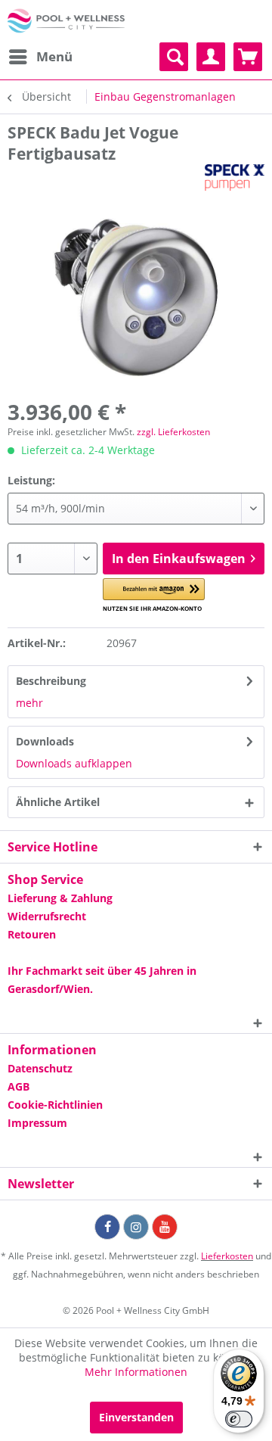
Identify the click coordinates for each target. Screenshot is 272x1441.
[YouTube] (165, 1227)
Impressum (37, 1123)
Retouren (32, 934)
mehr (29, 703)
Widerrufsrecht (47, 916)
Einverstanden (136, 1417)
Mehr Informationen (136, 1372)
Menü (54, 56)
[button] (154, 595)
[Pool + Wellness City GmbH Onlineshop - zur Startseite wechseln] (66, 21)
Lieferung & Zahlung (60, 898)
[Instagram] (136, 1227)
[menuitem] (40, 57)
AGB (18, 1086)
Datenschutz (40, 1068)
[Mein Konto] (211, 57)
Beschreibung (51, 681)
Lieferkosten (227, 1256)
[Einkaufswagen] (248, 57)
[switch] (238, 1419)
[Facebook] (107, 1227)
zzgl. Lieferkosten (173, 431)
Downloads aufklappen (74, 763)
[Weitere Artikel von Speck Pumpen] (234, 177)
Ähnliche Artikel (58, 802)
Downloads (45, 741)
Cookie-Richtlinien (55, 1104)
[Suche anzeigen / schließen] (174, 57)
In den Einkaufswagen (179, 558)
